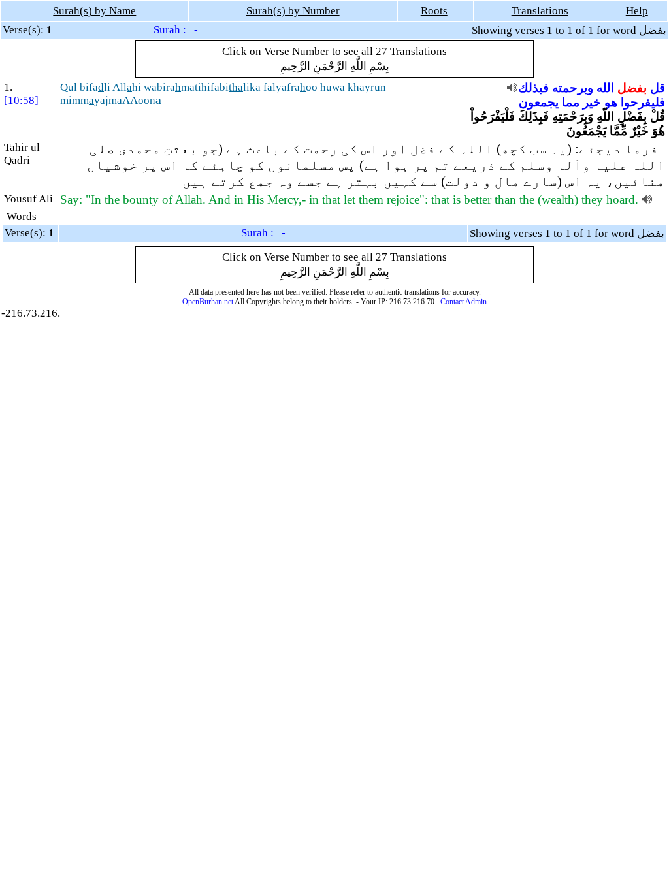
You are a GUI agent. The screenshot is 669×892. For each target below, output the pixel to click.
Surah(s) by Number (293, 11)
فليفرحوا (643, 102)
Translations (540, 11)
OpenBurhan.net (207, 301)
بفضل (632, 88)
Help (637, 11)
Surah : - (176, 30)
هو (610, 102)
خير (592, 102)
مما (570, 102)
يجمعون (539, 102)
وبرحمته (572, 88)
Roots (434, 11)
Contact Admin (463, 301)
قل (657, 88)
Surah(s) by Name (94, 11)
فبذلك (533, 88)
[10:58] (21, 100)
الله (605, 88)
